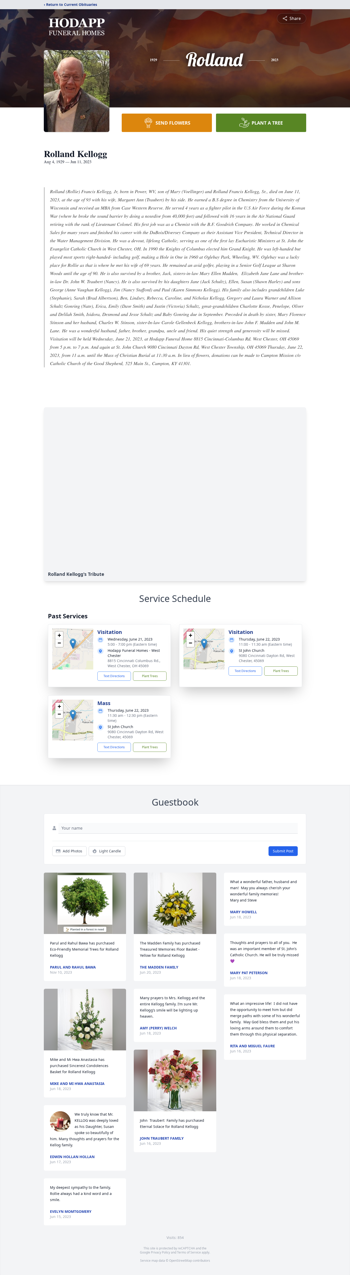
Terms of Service (189, 1252)
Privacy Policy (160, 1252)
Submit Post (283, 851)
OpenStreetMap (180, 1260)
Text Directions (114, 676)
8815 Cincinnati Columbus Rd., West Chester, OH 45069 (134, 663)
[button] (73, 644)
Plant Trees (150, 676)
